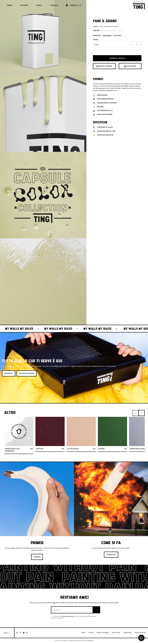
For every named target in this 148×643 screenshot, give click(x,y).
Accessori (24, 5)
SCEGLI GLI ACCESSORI (26, 373)
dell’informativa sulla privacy (68, 616)
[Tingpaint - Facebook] (27, 632)
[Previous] (135, 413)
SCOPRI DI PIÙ (111, 554)
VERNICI (9, 5)
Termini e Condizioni (102, 632)
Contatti (90, 632)
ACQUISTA (37, 557)
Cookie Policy (127, 632)
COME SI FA (54, 5)
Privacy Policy (116, 632)
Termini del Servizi (140, 632)
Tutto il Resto (117, 35)
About (83, 632)
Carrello (75, 5)
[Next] (141, 413)
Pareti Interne (107, 35)
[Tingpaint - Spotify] (24, 632)
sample (39, 5)
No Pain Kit (8, 373)
